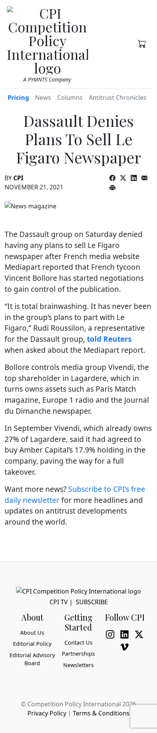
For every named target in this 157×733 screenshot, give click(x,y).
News (43, 97)
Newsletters (78, 665)
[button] (142, 43)
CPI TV (59, 602)
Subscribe (92, 602)
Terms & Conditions (101, 713)
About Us (32, 632)
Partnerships (78, 653)
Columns (70, 97)
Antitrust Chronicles (117, 97)
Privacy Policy (46, 713)
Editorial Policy (32, 643)
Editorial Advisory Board (32, 659)
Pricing (18, 97)
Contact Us (78, 642)
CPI (18, 178)
